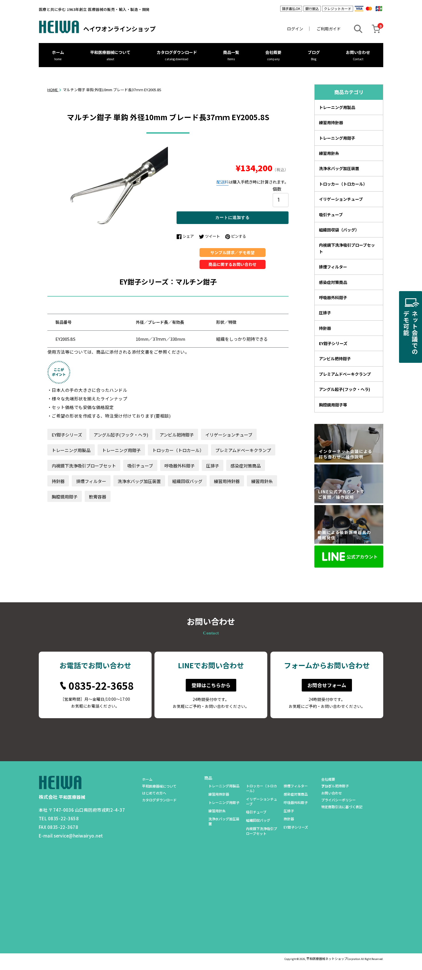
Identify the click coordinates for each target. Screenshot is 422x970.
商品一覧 (231, 52)
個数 (277, 189)
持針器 (58, 481)
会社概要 (273, 52)
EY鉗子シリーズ (67, 435)
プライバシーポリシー (338, 799)
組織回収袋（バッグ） (339, 230)
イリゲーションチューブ (228, 435)
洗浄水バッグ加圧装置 (139, 481)
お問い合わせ (358, 52)
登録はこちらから (211, 685)
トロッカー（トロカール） (178, 450)
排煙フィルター (91, 481)
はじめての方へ (154, 792)
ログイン (295, 29)
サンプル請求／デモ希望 (232, 252)
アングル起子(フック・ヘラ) (121, 435)
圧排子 (212, 466)
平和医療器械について (110, 52)
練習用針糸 (262, 481)
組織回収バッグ (187, 481)
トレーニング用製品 (71, 450)
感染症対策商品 (246, 466)
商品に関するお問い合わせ (232, 264)
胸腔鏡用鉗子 (65, 497)
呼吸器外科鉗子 (179, 466)
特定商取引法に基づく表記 (342, 806)
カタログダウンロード (177, 52)
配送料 (222, 182)
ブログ (314, 52)
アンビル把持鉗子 (177, 435)
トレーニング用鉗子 (121, 450)
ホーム (58, 52)
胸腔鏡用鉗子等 (333, 405)
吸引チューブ (140, 466)
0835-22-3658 (101, 686)
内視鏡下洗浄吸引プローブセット (84, 466)
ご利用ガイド (329, 29)
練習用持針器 (227, 481)
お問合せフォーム (326, 685)
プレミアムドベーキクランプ (243, 450)
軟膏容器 (97, 497)
